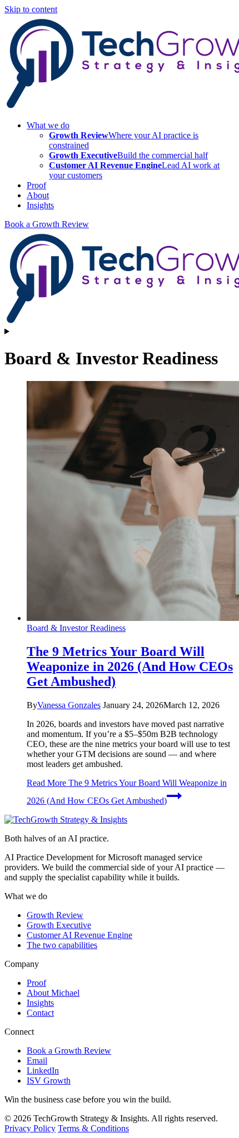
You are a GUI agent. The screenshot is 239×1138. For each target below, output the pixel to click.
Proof (36, 185)
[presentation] (131, 502)
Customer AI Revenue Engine (79, 935)
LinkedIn (43, 1070)
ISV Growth (49, 1080)
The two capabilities (62, 945)
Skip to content (30, 9)
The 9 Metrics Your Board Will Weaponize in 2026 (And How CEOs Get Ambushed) (130, 666)
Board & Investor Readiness (76, 628)
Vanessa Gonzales (69, 705)
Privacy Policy (30, 1128)
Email (37, 1060)
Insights (40, 205)
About (38, 195)
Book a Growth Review (46, 224)
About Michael (53, 992)
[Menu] (119, 332)
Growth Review (55, 915)
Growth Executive (59, 925)
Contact (40, 1012)
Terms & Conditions (93, 1128)
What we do (48, 125)
